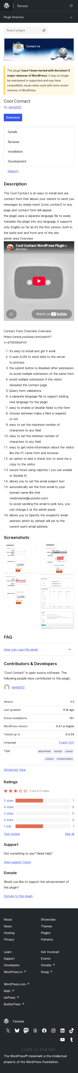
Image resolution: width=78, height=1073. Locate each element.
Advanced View (15, 770)
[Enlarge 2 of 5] (32, 581)
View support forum (17, 862)
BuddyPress (14, 1004)
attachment (44, 751)
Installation (15, 151)
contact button (65, 758)
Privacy (9, 939)
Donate (48, 965)
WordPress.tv (15, 972)
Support (13, 171)
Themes (46, 926)
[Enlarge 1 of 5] (32, 549)
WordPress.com (17, 984)
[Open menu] (72, 5)
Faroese (18, 1021)
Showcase (48, 919)
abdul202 (15, 107)
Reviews (14, 142)
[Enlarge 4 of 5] (69, 583)
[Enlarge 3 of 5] (69, 549)
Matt (9, 991)
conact (69, 751)
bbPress (11, 997)
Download (13, 117)
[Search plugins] (44, 30)
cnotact (58, 751)
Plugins (46, 933)
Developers (12, 965)
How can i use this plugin (21, 649)
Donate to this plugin (18, 896)
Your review (12, 834)
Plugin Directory (14, 17)
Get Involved (50, 952)
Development (17, 161)
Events (46, 958)
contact (49, 758)
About (8, 919)
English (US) (66, 742)
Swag (46, 972)
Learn (8, 952)
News (8, 926)
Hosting (9, 933)
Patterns (47, 939)
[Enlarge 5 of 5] (69, 616)
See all (69, 834)
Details (12, 132)
